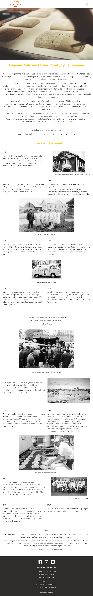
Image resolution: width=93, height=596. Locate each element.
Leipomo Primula (61, 113)
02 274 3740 (50, 578)
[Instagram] (46, 562)
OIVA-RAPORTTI (46, 581)
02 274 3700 (50, 574)
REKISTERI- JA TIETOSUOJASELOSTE (46, 584)
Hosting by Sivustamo (46, 592)
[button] (86, 4)
